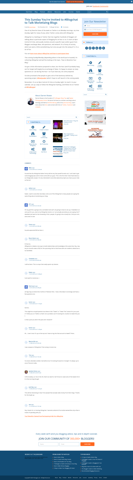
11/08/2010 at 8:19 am (35, 372)
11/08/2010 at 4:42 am (35, 343)
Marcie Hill (32, 341)
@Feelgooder (41, 78)
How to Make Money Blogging (61, 466)
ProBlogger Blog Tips (60, 98)
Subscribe (95, 34)
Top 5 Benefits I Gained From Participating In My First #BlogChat (44, 416)
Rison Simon (32, 238)
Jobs (64, 12)
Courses (71, 12)
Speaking (90, 477)
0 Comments (65, 27)
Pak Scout (32, 286)
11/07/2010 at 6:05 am (35, 260)
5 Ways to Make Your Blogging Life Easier (64, 468)
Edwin (30, 272)
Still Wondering (52, 102)
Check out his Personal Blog (75, 2)
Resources (58, 12)
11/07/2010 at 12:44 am (35, 169)
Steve (30, 224)
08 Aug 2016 (65, 152)
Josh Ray (31, 387)
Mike (30, 168)
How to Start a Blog (59, 457)
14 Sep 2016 (65, 138)
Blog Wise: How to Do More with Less (91, 466)
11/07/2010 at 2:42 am (35, 205)
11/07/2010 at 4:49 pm (35, 287)
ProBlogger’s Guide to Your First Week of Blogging (92, 460)
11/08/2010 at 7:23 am (35, 356)
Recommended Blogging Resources (91, 471)
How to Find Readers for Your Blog (62, 461)
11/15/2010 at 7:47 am (35, 406)
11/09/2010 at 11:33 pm (35, 388)
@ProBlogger (30, 87)
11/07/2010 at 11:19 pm (35, 303)
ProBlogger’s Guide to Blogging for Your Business (92, 463)
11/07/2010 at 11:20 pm (35, 329)
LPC (30, 204)
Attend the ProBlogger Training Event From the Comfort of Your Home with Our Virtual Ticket (69, 149)
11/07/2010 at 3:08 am (35, 240)
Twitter (64, 105)
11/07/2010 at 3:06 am (35, 226)
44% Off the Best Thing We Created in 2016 (70, 121)
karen (30, 302)
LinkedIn (37, 107)
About (56, 477)
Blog (3, 9)
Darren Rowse (32, 27)
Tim (30, 355)
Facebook (70, 105)
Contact (105, 477)
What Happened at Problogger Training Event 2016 (70, 135)
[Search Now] (107, 12)
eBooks (50, 12)
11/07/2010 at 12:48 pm (35, 274)
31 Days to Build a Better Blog (89, 457)
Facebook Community (100, 6)
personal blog (67, 102)
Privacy (95, 477)
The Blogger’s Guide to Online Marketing (92, 469)
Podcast (42, 12)
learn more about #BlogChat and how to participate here (49, 53)
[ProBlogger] (36, 6)
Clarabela (31, 258)
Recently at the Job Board (33, 454)
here (46, 105)
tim (30, 404)
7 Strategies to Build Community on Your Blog (65, 464)
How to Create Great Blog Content (62, 459)
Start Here (29, 12)
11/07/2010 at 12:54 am (35, 189)
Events (78, 12)
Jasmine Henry (33, 371)
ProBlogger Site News (54, 27)
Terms (100, 477)
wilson (31, 188)
